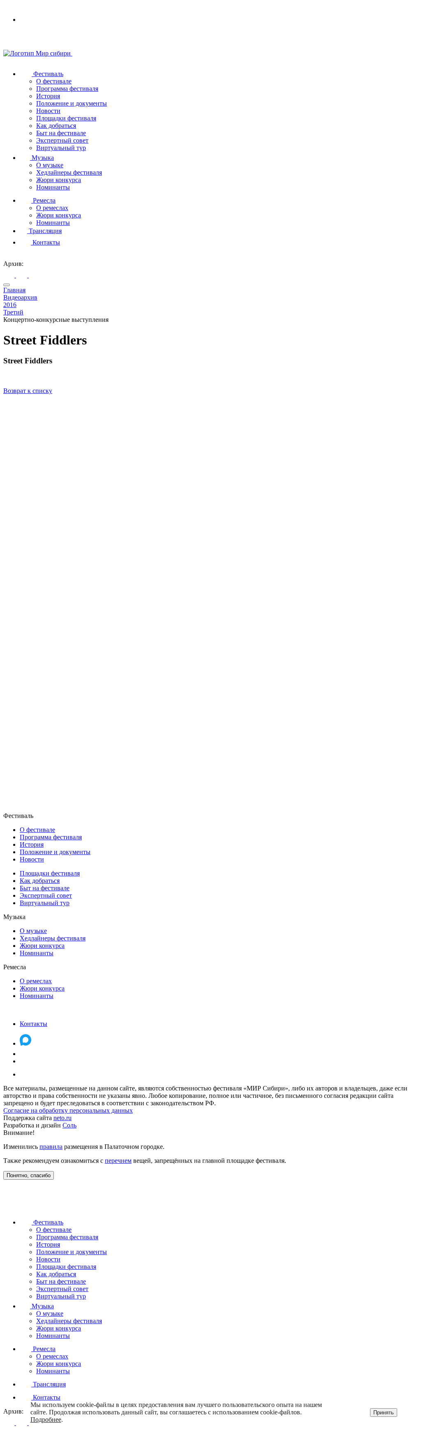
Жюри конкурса (58, 179)
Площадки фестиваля (66, 118)
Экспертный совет (62, 140)
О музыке (49, 165)
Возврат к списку (27, 390)
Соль (69, 1125)
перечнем (118, 1160)
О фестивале (54, 81)
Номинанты (53, 187)
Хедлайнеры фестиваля (69, 172)
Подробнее (45, 1419)
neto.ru (62, 1117)
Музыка (42, 157)
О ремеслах (52, 207)
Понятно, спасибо (29, 1175)
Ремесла (43, 200)
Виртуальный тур (61, 147)
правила (50, 1146)
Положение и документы (71, 103)
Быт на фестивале (61, 132)
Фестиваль (47, 73)
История (48, 95)
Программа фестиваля (67, 88)
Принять (383, 1412)
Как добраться (56, 125)
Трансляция (44, 230)
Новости (48, 110)
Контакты (45, 242)
